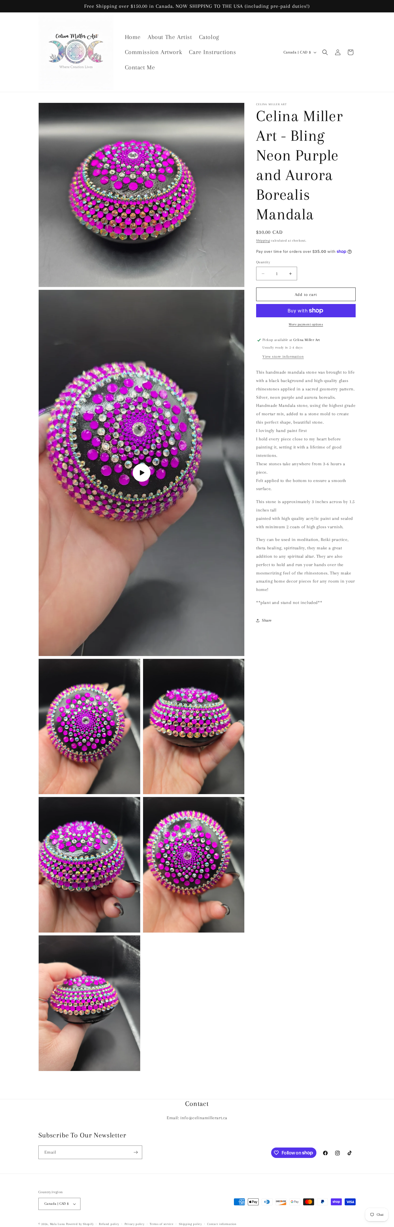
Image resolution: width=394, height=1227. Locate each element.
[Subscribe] (135, 1152)
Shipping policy (190, 1224)
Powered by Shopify (80, 1224)
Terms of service (161, 1224)
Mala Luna (57, 1224)
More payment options (306, 324)
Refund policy (109, 1224)
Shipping (263, 240)
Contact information (221, 1224)
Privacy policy (135, 1224)
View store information (283, 356)
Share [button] (267, 620)
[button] (325, 52)
